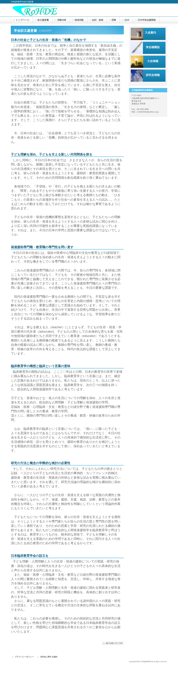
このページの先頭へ (113, 643)
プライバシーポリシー (24, 657)
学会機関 (148, 48)
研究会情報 (148, 76)
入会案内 (148, 34)
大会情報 (148, 62)
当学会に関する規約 (48, 657)
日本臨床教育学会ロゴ (45, 10)
